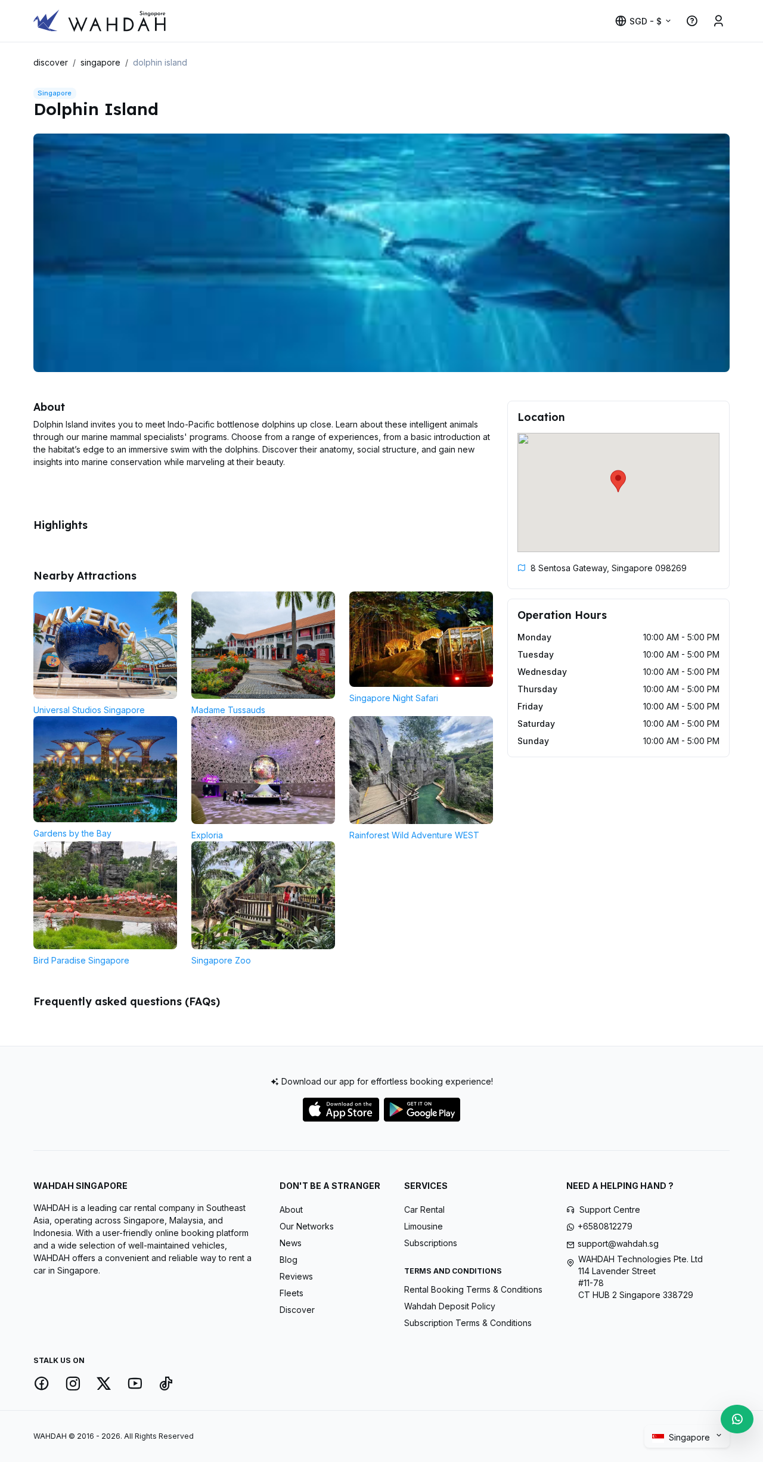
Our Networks (307, 1226)
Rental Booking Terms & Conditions (473, 1289)
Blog (288, 1260)
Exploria (207, 835)
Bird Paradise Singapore (81, 960)
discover (50, 62)
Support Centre (609, 1209)
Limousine (423, 1226)
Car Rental (424, 1209)
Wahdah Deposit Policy (449, 1306)
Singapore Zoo (221, 960)
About (291, 1209)
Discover (297, 1310)
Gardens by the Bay (72, 833)
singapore (100, 62)
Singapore (690, 1437)
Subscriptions (430, 1243)
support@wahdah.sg (618, 1243)
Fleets (291, 1293)
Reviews (296, 1276)
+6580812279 (605, 1226)
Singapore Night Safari (393, 698)
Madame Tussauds (228, 710)
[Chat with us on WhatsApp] (737, 1419)
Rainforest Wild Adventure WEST (414, 835)
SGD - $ (645, 21)
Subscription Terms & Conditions (468, 1323)
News (291, 1243)
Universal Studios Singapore (89, 710)
